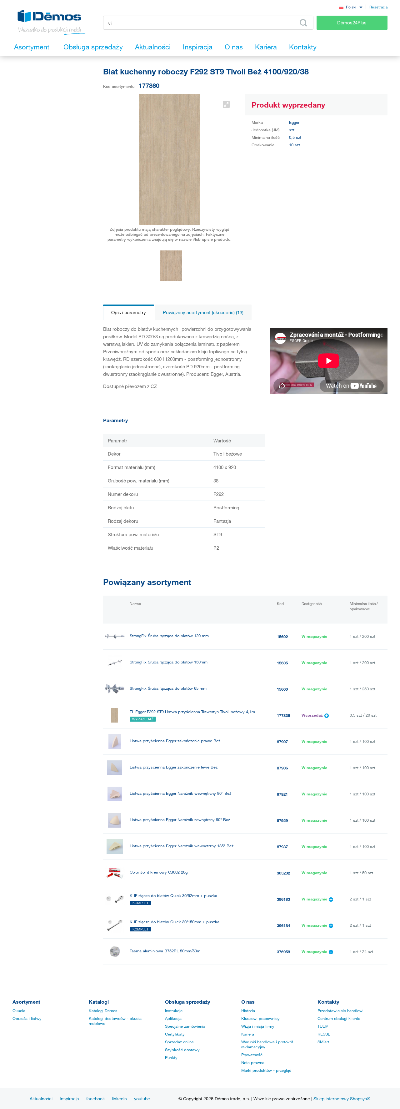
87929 (282, 820)
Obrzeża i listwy (27, 1018)
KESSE (324, 1033)
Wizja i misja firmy (257, 1026)
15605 (282, 662)
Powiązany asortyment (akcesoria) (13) (203, 312)
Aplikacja (173, 1018)
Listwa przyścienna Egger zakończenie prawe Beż (175, 740)
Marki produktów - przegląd (266, 1070)
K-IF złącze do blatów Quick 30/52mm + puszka (173, 895)
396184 (283, 925)
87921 (282, 794)
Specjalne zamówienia (185, 1026)
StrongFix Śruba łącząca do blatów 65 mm (168, 688)
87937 (282, 846)
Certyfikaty (175, 1033)
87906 (282, 767)
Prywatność (251, 1054)
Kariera (247, 1033)
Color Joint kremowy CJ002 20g (159, 872)
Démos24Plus (352, 22)
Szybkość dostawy (182, 1049)
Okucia (18, 1010)
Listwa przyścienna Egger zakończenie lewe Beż (174, 767)
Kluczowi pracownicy (260, 1018)
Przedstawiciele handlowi (340, 1010)
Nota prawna (252, 1062)
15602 (282, 636)
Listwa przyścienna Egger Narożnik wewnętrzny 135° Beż (181, 846)
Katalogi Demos (103, 1010)
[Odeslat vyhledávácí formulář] (303, 23)
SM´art (323, 1041)
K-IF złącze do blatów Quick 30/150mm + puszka (174, 922)
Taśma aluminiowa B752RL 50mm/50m (165, 951)
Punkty (171, 1057)
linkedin (119, 1098)
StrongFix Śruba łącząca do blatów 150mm (169, 662)
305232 (283, 872)
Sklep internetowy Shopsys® (341, 1098)
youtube (142, 1098)
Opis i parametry (128, 312)
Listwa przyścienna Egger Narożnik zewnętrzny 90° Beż (180, 819)
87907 (282, 741)
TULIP (323, 1026)
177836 (283, 715)
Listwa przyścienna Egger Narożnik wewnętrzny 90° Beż (180, 793)
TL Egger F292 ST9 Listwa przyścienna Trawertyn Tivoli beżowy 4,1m (192, 711)
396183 (283, 899)
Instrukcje (173, 1010)
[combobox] (351, 6)
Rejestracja (378, 6)
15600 (282, 689)
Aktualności (41, 1098)
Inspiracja (69, 1098)
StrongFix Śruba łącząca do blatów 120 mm (169, 635)
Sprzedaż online (179, 1041)
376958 (283, 951)
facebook (95, 1098)
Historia (248, 1010)
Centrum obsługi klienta (339, 1018)
